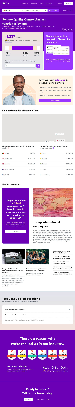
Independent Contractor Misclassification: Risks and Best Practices (12, 270)
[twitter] (68, 29)
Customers (34, 3)
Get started (68, 3)
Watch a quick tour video (43, 399)
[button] (60, 134)
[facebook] (65, 29)
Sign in (60, 3)
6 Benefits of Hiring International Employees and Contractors (36, 269)
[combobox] (26, 10)
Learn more (8, 42)
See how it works (55, 100)
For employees (67, 10)
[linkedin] (71, 29)
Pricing (41, 3)
